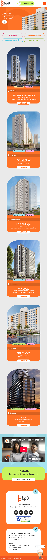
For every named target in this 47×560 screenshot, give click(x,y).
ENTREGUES (34, 40)
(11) (23, 504)
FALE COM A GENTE (23, 479)
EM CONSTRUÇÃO (12, 40)
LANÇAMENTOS (34, 35)
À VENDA (13, 35)
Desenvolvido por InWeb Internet (11, 558)
